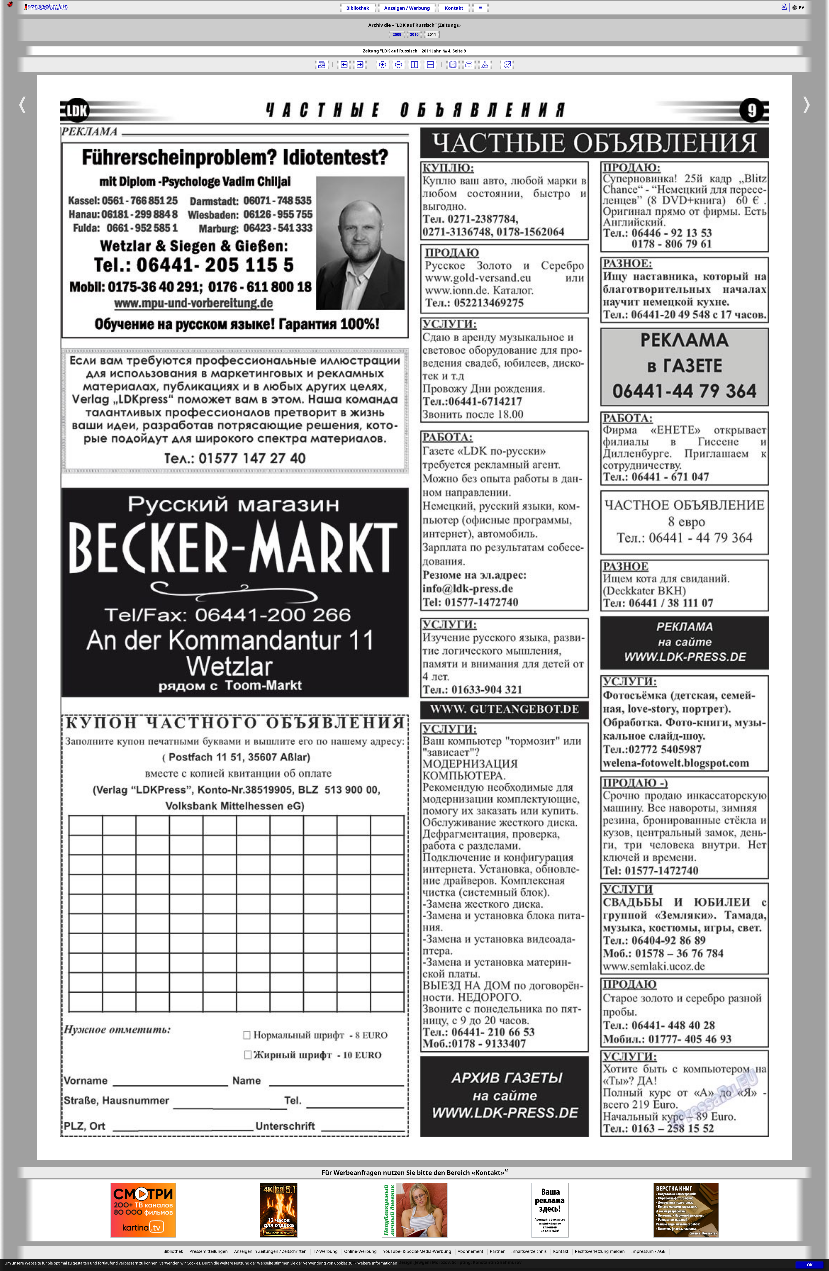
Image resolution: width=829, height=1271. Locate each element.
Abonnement (470, 1251)
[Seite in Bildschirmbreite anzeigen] (430, 64)
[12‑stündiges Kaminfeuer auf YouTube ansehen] (279, 1210)
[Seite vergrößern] (382, 64)
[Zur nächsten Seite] (360, 64)
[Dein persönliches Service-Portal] (784, 7)
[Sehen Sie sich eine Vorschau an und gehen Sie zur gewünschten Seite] (453, 64)
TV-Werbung (325, 1251)
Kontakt (454, 8)
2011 (431, 34)
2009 (397, 34)
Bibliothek (357, 8)
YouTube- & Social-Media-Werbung (417, 1251)
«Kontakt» (488, 1172)
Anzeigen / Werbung (407, 8)
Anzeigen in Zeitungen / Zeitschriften (270, 1251)
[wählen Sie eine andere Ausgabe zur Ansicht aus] (322, 64)
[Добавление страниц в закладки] (507, 64)
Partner (497, 1251)
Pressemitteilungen (209, 1251)
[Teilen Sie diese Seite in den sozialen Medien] (485, 64)
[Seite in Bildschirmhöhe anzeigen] (414, 64)
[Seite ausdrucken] (469, 64)
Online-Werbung (360, 1251)
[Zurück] (344, 64)
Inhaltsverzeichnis (529, 1251)
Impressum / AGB (648, 1251)
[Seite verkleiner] (398, 64)
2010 (414, 34)
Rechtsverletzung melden (600, 1251)
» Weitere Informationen (375, 1263)
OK (809, 1265)
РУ (801, 7)
